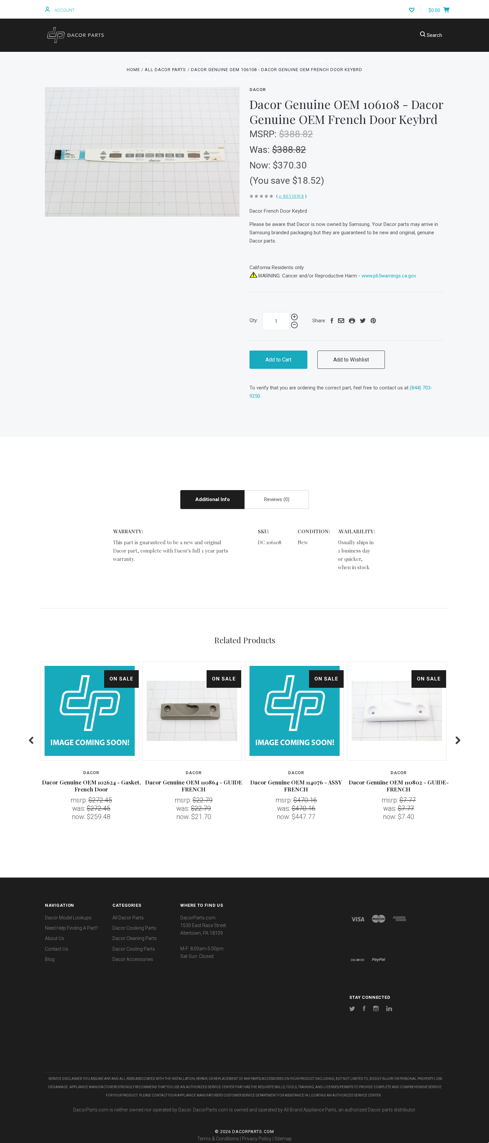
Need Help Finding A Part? (314, 60)
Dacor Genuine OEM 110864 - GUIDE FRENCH (193, 786)
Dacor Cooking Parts (134, 928)
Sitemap (283, 1138)
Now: (261, 165)
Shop (176, 60)
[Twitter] (352, 1009)
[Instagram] (376, 1009)
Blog (289, 78)
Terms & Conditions (218, 1138)
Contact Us (249, 78)
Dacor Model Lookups (234, 60)
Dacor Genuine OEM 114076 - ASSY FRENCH (296, 786)
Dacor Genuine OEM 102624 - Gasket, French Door (91, 786)
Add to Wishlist (351, 360)
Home (144, 60)
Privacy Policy (256, 1138)
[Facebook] (364, 1009)
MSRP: (264, 134)
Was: (260, 149)
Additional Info (212, 499)
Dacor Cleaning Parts (134, 938)
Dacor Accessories (132, 959)
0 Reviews (291, 196)
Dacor (257, 89)
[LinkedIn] (389, 1009)
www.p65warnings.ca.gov (389, 276)
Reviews (273, 499)
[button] (244, 1052)
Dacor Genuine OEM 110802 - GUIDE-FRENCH (399, 786)
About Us (199, 78)
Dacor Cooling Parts (133, 949)
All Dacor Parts (128, 917)
